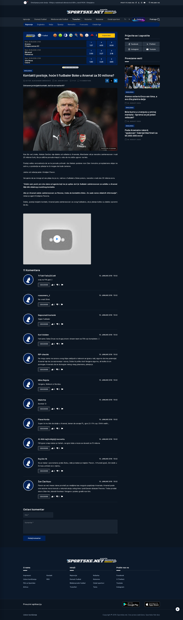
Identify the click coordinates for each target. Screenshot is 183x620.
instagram (135, 49)
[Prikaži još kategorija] (129, 19)
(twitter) (152, 44)
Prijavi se (155, 2)
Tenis (126, 19)
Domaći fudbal (40, 19)
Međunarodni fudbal (59, 19)
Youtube (119, 583)
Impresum (27, 575)
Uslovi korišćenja (29, 579)
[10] (25, 2)
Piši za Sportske (29, 583)
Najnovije (26, 19)
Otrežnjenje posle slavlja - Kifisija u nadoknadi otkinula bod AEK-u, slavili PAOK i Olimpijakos (62, 2)
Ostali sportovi (114, 19)
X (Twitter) (120, 579)
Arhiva (25, 587)
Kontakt (49, 575)
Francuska (84, 24)
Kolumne (99, 19)
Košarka (88, 19)
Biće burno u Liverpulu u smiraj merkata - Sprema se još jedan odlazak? (140, 114)
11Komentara (85, 81)
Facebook (120, 575)
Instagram (120, 587)
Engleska (40, 24)
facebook (134, 44)
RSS (48, 579)
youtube (153, 49)
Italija (51, 24)
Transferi (76, 19)
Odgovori (44, 285)
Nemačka (71, 24)
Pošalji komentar (34, 538)
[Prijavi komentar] (62, 284)
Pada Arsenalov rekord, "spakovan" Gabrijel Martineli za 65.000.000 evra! (141, 133)
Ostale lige (96, 24)
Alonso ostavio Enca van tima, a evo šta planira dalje (141, 98)
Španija (60, 24)
